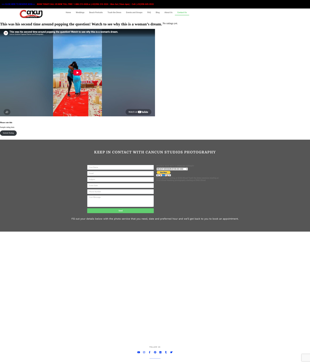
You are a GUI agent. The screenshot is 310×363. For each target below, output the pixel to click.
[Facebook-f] (149, 352)
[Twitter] (171, 352)
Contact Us (182, 12)
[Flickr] (160, 352)
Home (68, 12)
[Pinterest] (155, 352)
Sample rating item (7, 127)
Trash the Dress (114, 12)
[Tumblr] (165, 352)
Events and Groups (134, 12)
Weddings (80, 12)
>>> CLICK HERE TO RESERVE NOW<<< (18, 4)
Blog (158, 12)
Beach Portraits (96, 12)
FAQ (149, 12)
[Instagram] (144, 352)
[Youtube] (138, 352)
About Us (168, 12)
